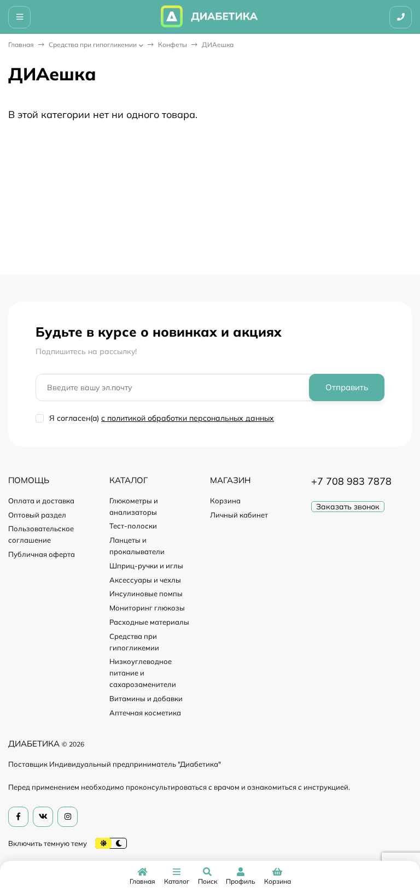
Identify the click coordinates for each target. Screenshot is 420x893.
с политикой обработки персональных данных (187, 418)
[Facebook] (18, 817)
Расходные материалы (149, 622)
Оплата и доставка (41, 500)
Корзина (225, 500)
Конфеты (172, 44)
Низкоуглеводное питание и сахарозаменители (142, 673)
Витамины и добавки (146, 698)
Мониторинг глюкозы (147, 607)
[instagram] (67, 817)
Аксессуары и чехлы (145, 579)
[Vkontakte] (43, 817)
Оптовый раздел (37, 514)
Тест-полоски (133, 525)
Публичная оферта (41, 554)
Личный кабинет (239, 514)
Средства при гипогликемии (93, 44)
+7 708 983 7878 (351, 481)
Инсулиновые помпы (146, 593)
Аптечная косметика (145, 712)
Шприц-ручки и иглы (146, 565)
